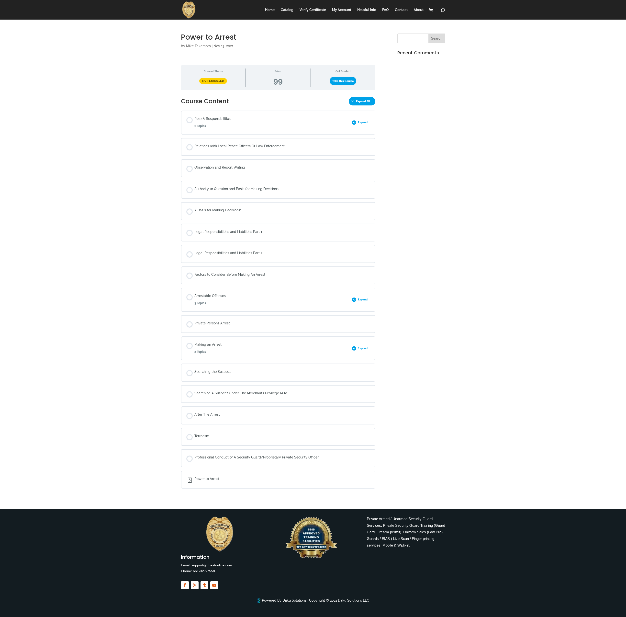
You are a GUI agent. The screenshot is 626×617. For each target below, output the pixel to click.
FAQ (385, 10)
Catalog (287, 10)
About (419, 10)
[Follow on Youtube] (214, 585)
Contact (401, 10)
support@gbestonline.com (211, 565)
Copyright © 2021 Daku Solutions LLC (339, 600)
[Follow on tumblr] (204, 585)
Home (270, 10)
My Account (341, 10)
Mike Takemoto (198, 46)
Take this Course (343, 81)
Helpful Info (366, 10)
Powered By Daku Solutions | (285, 600)
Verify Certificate (313, 10)
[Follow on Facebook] (185, 585)
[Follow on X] (195, 585)
